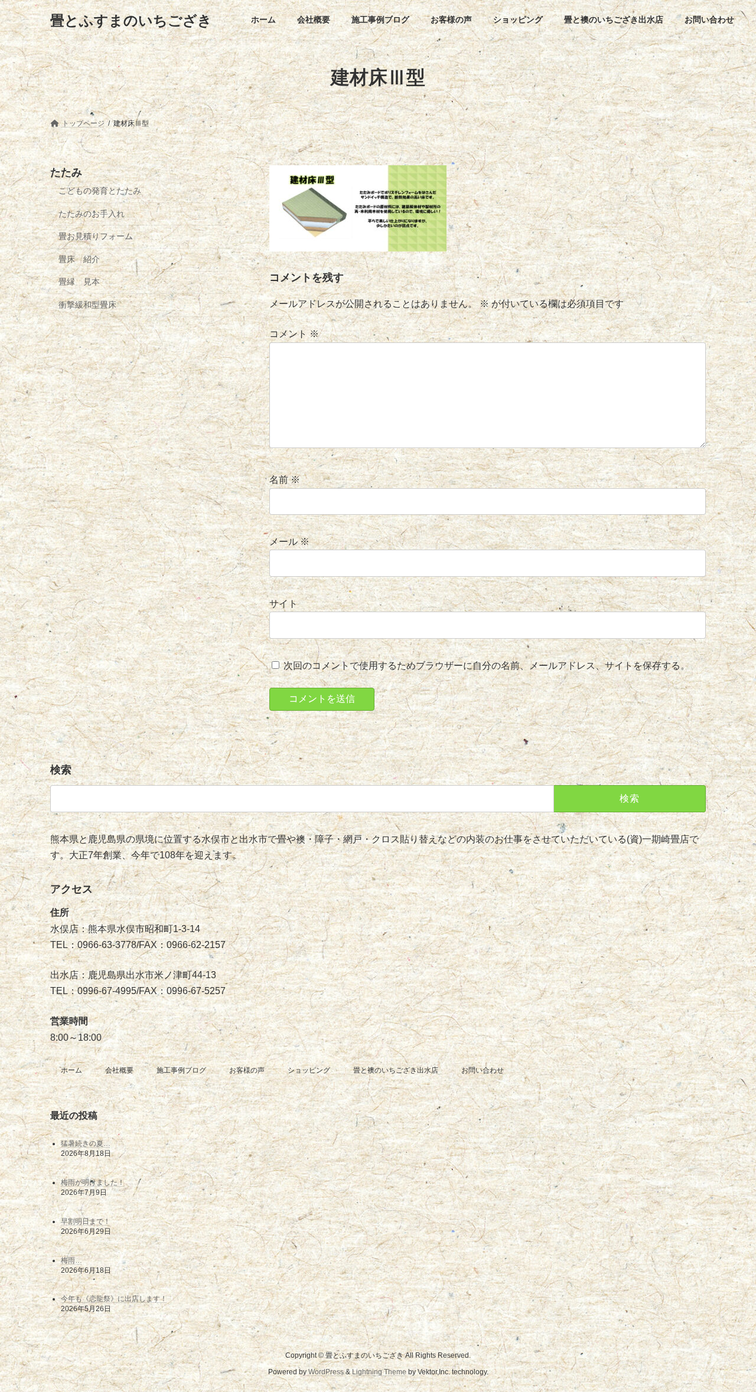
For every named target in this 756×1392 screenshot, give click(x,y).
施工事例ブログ (181, 1070)
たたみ (66, 172)
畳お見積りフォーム (95, 236)
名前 (284, 480)
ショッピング (309, 1070)
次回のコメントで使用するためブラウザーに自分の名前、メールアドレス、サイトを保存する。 (487, 666)
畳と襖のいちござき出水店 (395, 1070)
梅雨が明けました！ (93, 1182)
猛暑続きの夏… (85, 1143)
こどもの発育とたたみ (99, 190)
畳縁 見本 (79, 282)
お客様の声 (247, 1070)
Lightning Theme (379, 1372)
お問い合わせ (482, 1070)
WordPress (326, 1372)
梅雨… (71, 1260)
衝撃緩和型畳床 (87, 304)
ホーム (71, 1070)
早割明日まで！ (85, 1221)
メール (289, 542)
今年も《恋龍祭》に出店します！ (114, 1299)
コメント (294, 334)
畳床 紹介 (79, 259)
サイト (283, 604)
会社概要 (119, 1070)
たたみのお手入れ (91, 213)
